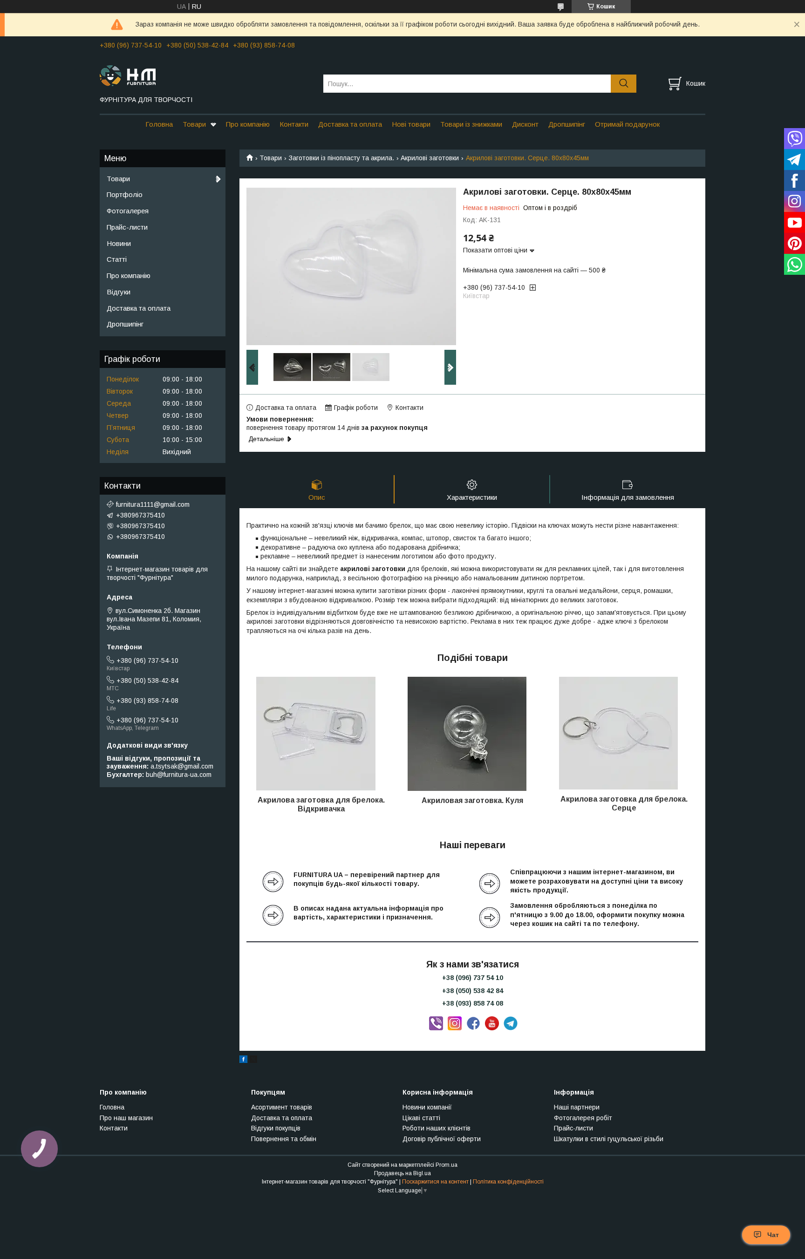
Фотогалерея (128, 211)
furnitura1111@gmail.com (153, 504)
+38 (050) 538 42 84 (472, 990)
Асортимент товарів (281, 1107)
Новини (119, 243)
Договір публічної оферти (441, 1139)
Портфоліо (125, 194)
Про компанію (248, 124)
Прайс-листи (127, 227)
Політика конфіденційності (508, 1181)
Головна (159, 124)
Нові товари (411, 124)
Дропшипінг (566, 124)
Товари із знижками (471, 124)
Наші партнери (577, 1107)
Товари (194, 124)
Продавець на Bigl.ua (402, 1173)
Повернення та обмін (283, 1139)
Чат (773, 1235)
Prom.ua (446, 1165)
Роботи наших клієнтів (436, 1128)
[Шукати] (623, 84)
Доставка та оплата (350, 124)
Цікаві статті (421, 1118)
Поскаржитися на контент (435, 1181)
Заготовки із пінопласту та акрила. (341, 158)
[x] (253, 1060)
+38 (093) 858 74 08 (472, 1003)
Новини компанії (427, 1107)
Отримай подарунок (627, 124)
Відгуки (118, 292)
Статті (117, 259)
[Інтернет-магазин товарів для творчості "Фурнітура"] (206, 75)
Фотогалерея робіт (583, 1118)
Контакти (294, 124)
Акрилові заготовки (430, 158)
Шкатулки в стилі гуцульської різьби (608, 1139)
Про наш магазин (126, 1118)
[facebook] (243, 1060)
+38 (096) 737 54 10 (472, 977)
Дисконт (525, 124)
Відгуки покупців (275, 1128)
